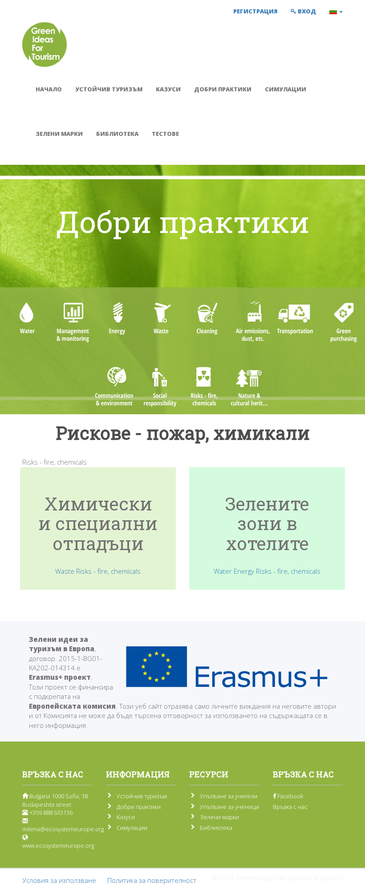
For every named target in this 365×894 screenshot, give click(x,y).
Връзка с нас (290, 807)
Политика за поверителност (151, 880)
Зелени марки (59, 134)
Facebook (289, 796)
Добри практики (222, 89)
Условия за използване (59, 880)
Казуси (168, 89)
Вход (306, 11)
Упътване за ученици (229, 807)
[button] (336, 11)
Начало (49, 89)
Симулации (285, 89)
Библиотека (117, 134)
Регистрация (255, 11)
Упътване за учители (228, 796)
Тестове (165, 134)
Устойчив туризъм (108, 89)
